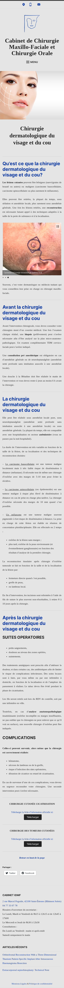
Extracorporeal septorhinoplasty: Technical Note (25, 970)
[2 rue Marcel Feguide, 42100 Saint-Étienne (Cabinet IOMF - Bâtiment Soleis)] (23, 4)
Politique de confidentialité (40, 984)
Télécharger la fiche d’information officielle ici (32, 812)
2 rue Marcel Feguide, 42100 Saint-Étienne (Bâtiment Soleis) (31, 901)
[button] (58, 226)
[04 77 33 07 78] (30, 4)
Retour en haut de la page (32, 858)
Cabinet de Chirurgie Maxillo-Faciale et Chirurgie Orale (32, 46)
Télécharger (33, 817)
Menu (34, 62)
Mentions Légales (19, 984)
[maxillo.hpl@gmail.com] (38, 4)
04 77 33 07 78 (9, 905)
